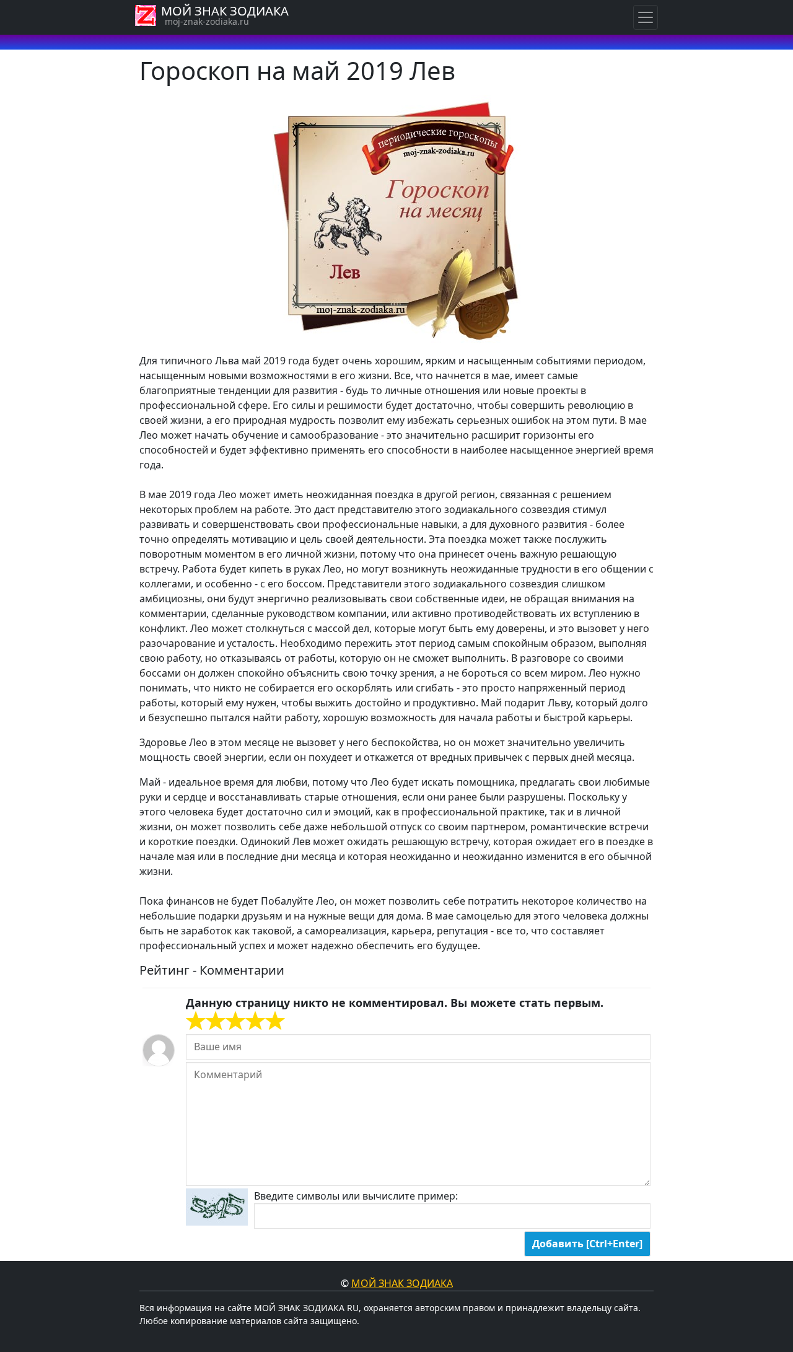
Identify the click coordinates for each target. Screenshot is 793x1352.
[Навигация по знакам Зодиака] (645, 17)
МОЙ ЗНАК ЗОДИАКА (225, 10)
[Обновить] (217, 1207)
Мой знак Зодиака (402, 1283)
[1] (196, 1021)
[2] (206, 1021)
